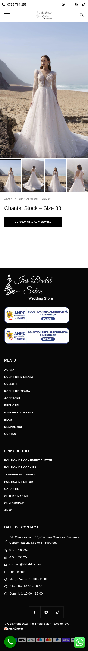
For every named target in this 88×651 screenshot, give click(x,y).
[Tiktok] (83, 4)
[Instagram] (76, 4)
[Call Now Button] (10, 642)
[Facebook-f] (70, 4)
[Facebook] (34, 612)
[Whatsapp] (63, 4)
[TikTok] (57, 612)
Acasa (8, 199)
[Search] (81, 15)
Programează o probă (33, 222)
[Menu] (7, 15)
